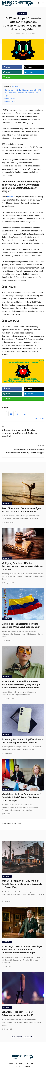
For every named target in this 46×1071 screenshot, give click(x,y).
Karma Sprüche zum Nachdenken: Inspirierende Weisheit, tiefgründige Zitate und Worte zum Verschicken (21, 684)
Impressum (13, 1063)
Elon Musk (11, 197)
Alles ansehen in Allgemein (21, 1037)
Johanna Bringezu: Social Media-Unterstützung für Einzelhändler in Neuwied (19, 433)
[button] (12, 67)
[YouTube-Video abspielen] (23, 371)
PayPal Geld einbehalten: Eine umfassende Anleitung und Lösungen (24, 451)
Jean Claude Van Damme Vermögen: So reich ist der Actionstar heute (21, 510)
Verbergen (14, 86)
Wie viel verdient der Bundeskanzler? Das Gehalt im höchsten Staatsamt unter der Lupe (21, 797)
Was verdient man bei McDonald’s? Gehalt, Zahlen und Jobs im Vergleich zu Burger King (22, 884)
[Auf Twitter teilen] (11, 413)
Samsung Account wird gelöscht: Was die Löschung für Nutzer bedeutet (22, 741)
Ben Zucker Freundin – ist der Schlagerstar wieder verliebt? (17, 1013)
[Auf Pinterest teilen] (17, 413)
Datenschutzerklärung (28, 1063)
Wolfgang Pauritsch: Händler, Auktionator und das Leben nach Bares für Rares (22, 566)
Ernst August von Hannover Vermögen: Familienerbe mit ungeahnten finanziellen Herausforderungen (22, 949)
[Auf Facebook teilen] (4, 413)
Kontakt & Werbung (23, 1066)
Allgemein (22, 13)
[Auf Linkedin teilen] (24, 413)
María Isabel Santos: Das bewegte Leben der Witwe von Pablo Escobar (21, 625)
